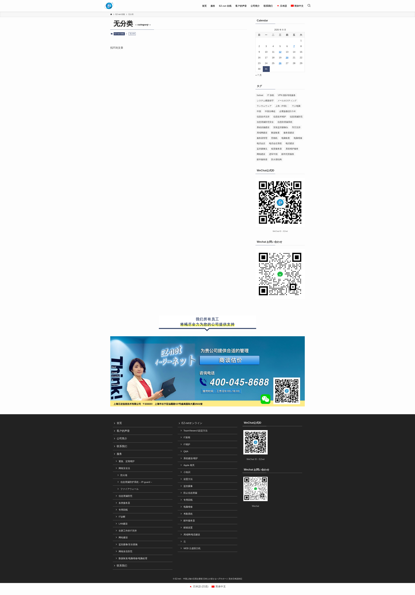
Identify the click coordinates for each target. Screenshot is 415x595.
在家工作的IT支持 (128, 530)
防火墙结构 (276, 159)
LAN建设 (123, 523)
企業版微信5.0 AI (287, 111)
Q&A (186, 451)
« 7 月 (258, 75)
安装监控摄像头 (280, 127)
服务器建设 (289, 132)
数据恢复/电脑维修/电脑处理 (133, 558)
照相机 (274, 138)
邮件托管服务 (287, 154)
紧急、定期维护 (127, 461)
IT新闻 (187, 437)
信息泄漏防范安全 (265, 122)
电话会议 (261, 143)
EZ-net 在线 (119, 34)
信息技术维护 (279, 116)
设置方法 (188, 479)
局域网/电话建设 (192, 534)
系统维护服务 (292, 149)
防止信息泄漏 (190, 493)
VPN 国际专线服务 (287, 95)
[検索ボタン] (309, 6)
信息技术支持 (263, 116)
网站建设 (123, 537)
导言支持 (296, 127)
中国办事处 (270, 111)
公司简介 (122, 438)
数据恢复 (275, 132)
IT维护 (187, 444)
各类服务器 (124, 503)
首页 (119, 423)
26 (280, 63)
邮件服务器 (262, 159)
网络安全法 (124, 468)
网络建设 (261, 154)
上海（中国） (281, 106)
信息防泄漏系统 (285, 122)
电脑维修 (298, 138)
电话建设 (290, 143)
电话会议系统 (275, 143)
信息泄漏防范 (296, 116)
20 (287, 57)
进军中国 (273, 154)
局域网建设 (262, 132)
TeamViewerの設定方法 (196, 430)
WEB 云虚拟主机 (192, 548)
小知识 (187, 472)
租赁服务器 (276, 149)
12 (280, 52)
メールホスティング (287, 100)
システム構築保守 (265, 100)
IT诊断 (122, 516)
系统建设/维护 (191, 458)
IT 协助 (270, 95)
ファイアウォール (129, 489)
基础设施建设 (263, 127)
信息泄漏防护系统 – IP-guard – (136, 482)
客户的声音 (123, 430)
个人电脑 (296, 106)
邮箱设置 (188, 527)
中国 (259, 111)
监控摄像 (188, 486)
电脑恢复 (285, 138)
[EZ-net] (109, 6)
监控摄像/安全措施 (128, 544)
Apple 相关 (189, 465)
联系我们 (122, 446)
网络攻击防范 (125, 551)
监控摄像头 (262, 149)
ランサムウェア (264, 106)
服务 (119, 453)
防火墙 (123, 475)
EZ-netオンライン (192, 423)
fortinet (260, 95)
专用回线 (123, 509)
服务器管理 (262, 138)
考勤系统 (188, 513)
